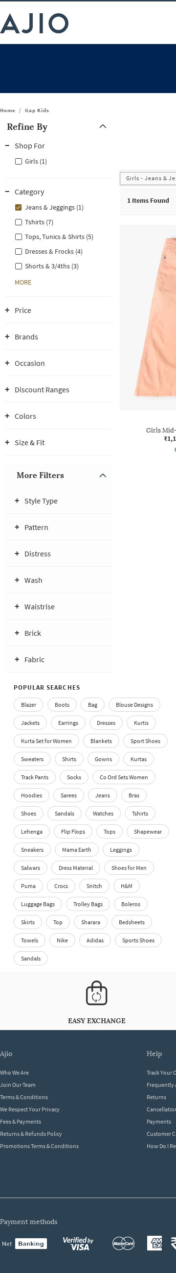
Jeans (102, 795)
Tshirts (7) (39, 221)
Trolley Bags (88, 904)
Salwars (30, 867)
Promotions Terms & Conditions (39, 1146)
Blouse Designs (134, 704)
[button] (58, 126)
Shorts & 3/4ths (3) (52, 266)
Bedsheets (132, 922)
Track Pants (34, 777)
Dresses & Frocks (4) (54, 251)
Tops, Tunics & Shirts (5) (59, 236)
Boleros (130, 904)
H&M (126, 885)
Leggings (121, 849)
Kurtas (139, 759)
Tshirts (140, 813)
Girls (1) (36, 161)
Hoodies (31, 795)
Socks (74, 777)
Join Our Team (18, 1084)
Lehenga (32, 831)
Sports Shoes (138, 940)
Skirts (28, 922)
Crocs (61, 885)
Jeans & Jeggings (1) (54, 207)
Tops (109, 831)
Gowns (103, 759)
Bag (92, 704)
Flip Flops (73, 831)
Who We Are (14, 1072)
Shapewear (148, 831)
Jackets (30, 722)
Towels (29, 940)
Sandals (64, 813)
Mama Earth (76, 849)
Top (58, 922)
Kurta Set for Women (46, 741)
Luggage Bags (38, 904)
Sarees (69, 795)
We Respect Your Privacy (30, 1109)
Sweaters (32, 759)
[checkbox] (58, 160)
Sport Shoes (145, 741)
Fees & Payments (20, 1121)
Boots (62, 704)
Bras (134, 795)
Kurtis (141, 722)
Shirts (69, 759)
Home (8, 110)
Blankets (101, 741)
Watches (103, 813)
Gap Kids (37, 110)
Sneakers (32, 849)
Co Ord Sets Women (124, 777)
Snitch (94, 885)
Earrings (68, 722)
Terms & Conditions (24, 1097)
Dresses (106, 722)
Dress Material (76, 867)
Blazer (28, 704)
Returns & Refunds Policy (31, 1133)
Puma (28, 885)
